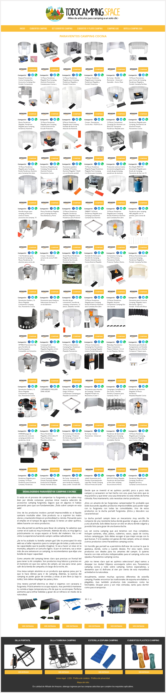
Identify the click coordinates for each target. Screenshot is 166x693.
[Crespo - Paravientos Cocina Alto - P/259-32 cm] (94, 98)
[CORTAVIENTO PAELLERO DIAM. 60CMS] (49, 365)
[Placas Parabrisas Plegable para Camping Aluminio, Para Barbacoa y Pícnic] (49, 187)
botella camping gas (133, 28)
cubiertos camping (38, 28)
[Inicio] (83, 19)
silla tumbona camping (63, 640)
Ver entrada (28, 626)
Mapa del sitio (83, 682)
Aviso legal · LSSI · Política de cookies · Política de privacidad (83, 678)
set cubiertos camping (62, 28)
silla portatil (23, 640)
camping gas (113, 28)
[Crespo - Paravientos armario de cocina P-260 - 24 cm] (49, 232)
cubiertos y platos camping (90, 28)
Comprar (32, 69)
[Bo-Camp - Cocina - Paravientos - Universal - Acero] (94, 410)
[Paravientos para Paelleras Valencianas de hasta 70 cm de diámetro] (49, 276)
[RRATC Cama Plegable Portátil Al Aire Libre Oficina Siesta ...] (94, 610)
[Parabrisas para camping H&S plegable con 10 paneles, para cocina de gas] (138, 187)
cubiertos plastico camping (143, 640)
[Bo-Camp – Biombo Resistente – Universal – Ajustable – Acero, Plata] (116, 54)
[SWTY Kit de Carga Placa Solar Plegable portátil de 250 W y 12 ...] (27, 610)
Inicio (22, 28)
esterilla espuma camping (103, 640)
